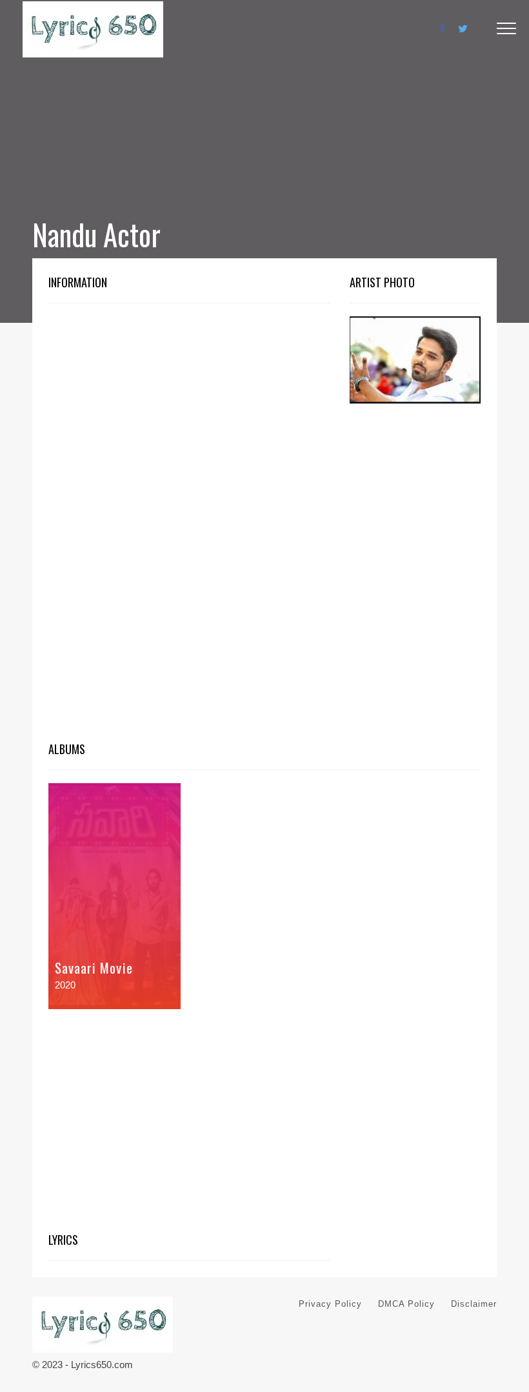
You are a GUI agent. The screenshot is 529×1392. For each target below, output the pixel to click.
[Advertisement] (189, 412)
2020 (65, 984)
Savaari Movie (94, 967)
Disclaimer (474, 1304)
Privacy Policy (330, 1304)
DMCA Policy (406, 1304)
